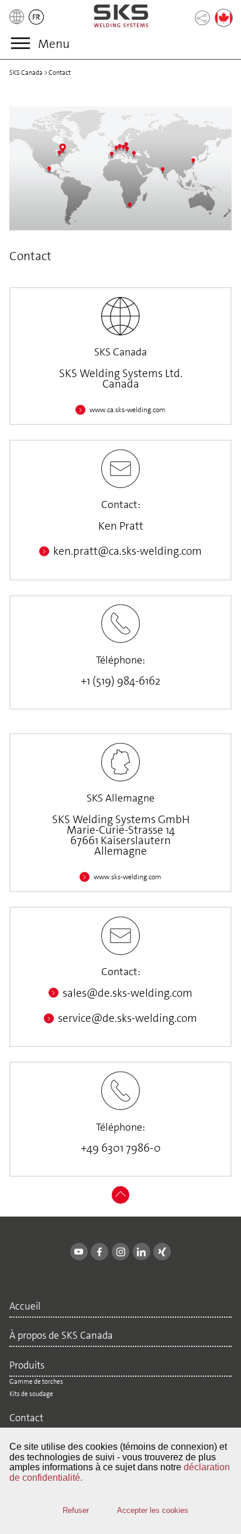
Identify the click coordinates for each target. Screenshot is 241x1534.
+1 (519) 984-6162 (120, 680)
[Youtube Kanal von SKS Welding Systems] (79, 1251)
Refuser (76, 1510)
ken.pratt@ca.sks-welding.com (127, 551)
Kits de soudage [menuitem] (31, 1393)
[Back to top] (120, 1201)
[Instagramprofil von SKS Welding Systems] (120, 1251)
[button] (36, 24)
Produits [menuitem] (26, 1365)
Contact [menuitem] (26, 1418)
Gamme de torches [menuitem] (36, 1381)
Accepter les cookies (152, 1510)
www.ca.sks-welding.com (127, 409)
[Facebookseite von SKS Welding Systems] (99, 1251)
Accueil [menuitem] (24, 1306)
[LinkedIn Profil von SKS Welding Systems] (141, 1251)
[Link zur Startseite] (121, 16)
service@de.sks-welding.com (127, 1018)
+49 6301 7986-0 (121, 1148)
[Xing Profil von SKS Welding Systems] (162, 1251)
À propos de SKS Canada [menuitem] (61, 1336)
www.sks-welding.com (127, 877)
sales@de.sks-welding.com (127, 993)
